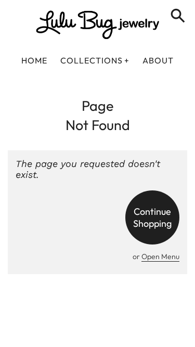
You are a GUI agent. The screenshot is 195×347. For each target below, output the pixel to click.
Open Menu (160, 256)
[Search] (180, 16)
